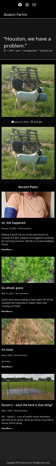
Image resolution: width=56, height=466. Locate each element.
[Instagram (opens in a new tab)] (27, 5)
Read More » (7, 249)
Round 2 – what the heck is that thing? (27, 405)
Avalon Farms (15, 14)
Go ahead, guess (12, 288)
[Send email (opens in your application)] (34, 5)
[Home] (5, 50)
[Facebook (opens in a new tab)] (21, 5)
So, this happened (13, 223)
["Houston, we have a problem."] (28, 152)
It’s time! (7, 349)
